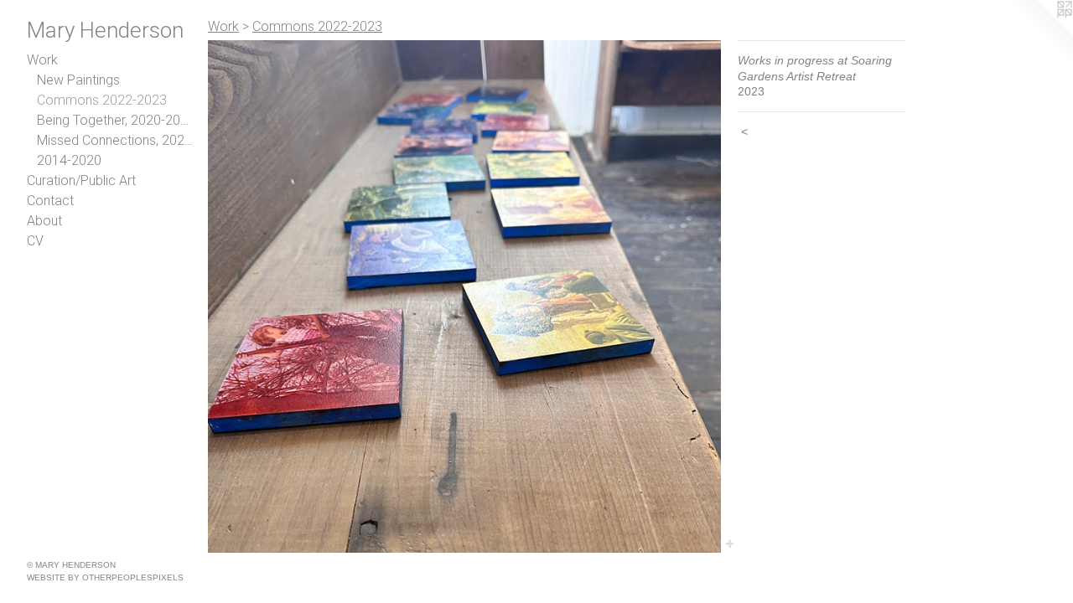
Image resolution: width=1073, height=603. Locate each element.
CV (35, 241)
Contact (50, 201)
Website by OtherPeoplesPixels (105, 577)
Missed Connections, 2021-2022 (115, 140)
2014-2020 (69, 160)
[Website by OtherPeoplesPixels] (1039, 33)
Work (42, 60)
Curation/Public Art (81, 180)
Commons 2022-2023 (102, 100)
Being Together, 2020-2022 (115, 120)
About (44, 221)
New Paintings (78, 80)
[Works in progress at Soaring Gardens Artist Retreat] (464, 296)
